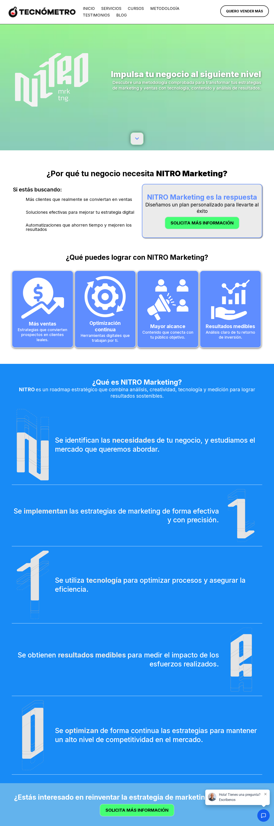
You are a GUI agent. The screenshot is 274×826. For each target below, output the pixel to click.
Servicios (111, 8)
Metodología (164, 8)
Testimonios (96, 15)
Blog (121, 15)
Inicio (89, 8)
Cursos (136, 8)
